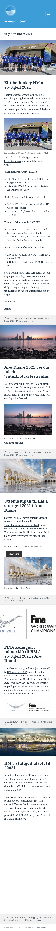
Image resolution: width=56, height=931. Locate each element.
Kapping (40, 318)
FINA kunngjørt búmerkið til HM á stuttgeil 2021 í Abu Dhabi (23, 653)
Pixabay (29, 588)
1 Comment (18, 600)
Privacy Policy (10, 927)
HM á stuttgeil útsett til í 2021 (27, 765)
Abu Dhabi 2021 (16, 920)
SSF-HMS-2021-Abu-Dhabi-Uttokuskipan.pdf (23, 546)
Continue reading (15, 442)
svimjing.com (15, 21)
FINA (32, 693)
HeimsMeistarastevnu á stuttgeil (21, 524)
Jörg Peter (17, 588)
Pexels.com (30, 438)
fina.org (21, 818)
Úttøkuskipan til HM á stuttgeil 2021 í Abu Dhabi (26, 505)
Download (14, 554)
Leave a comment (25, 321)
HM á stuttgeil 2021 (17, 671)
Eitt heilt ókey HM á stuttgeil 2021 (23, 85)
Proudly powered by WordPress (32, 927)
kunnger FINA (31, 387)
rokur (30, 318)
